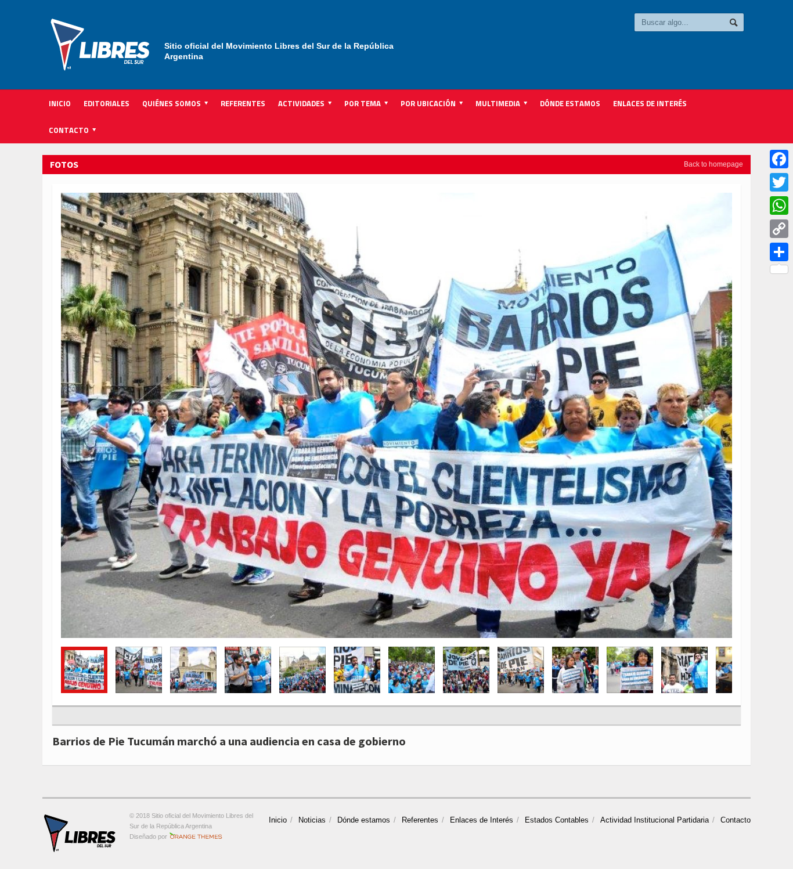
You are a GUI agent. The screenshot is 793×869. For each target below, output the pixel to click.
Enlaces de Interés (650, 103)
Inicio (60, 103)
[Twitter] (779, 182)
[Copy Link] (779, 228)
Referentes (243, 103)
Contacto (735, 820)
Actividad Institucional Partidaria (654, 820)
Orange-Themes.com (196, 836)
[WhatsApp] (779, 205)
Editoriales (106, 103)
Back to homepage (713, 164)
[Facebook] (779, 159)
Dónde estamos (570, 103)
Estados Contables (557, 820)
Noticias (312, 820)
